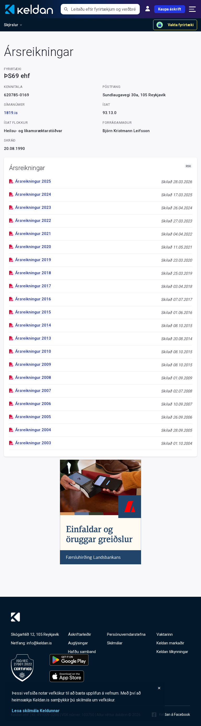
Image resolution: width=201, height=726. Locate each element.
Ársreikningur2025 (33, 181)
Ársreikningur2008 (33, 377)
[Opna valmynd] (192, 9)
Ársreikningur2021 (33, 233)
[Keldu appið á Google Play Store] (68, 660)
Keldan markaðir (170, 643)
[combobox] (105, 9)
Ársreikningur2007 (33, 390)
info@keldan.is (39, 643)
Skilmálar (114, 643)
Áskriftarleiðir (79, 634)
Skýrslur (11, 25)
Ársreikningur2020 (33, 246)
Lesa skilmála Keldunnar (36, 710)
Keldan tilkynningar (172, 651)
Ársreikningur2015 (33, 312)
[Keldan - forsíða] (100, 617)
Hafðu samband (82, 651)
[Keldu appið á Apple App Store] (68, 676)
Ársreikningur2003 (33, 443)
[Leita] (66, 9)
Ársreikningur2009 (33, 364)
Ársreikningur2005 (33, 416)
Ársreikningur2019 (33, 259)
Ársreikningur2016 (33, 299)
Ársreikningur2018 (33, 273)
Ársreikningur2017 (33, 286)
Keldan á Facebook (174, 714)
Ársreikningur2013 (33, 338)
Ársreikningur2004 (33, 429)
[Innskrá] (147, 9)
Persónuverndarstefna (126, 634)
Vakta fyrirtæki (181, 25)
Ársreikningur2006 (33, 403)
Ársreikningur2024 (33, 194)
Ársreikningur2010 (33, 351)
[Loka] (86, 688)
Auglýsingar (78, 643)
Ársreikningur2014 (33, 325)
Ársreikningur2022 (33, 220)
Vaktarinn (165, 634)
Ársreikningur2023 (33, 207)
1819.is (11, 112)
